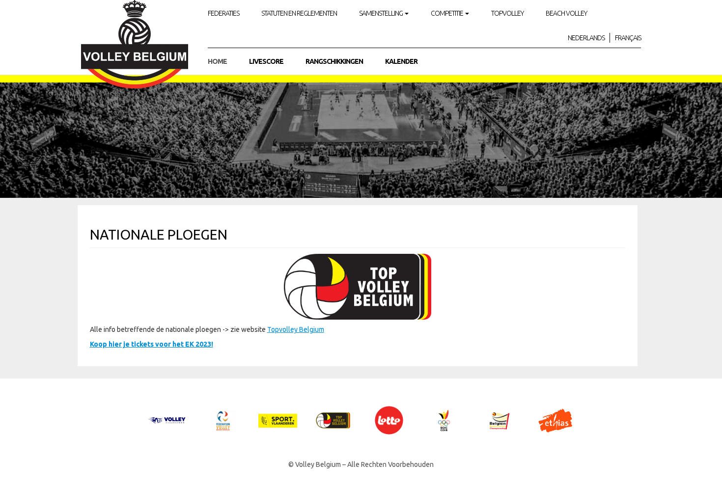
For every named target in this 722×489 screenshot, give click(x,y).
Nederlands (586, 38)
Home (217, 61)
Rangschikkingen (334, 61)
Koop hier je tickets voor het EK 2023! (151, 344)
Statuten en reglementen (299, 13)
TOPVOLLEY (507, 13)
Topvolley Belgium (295, 329)
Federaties (223, 13)
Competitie (447, 13)
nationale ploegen (158, 234)
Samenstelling (381, 13)
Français (628, 38)
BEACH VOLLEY (566, 13)
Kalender (401, 61)
